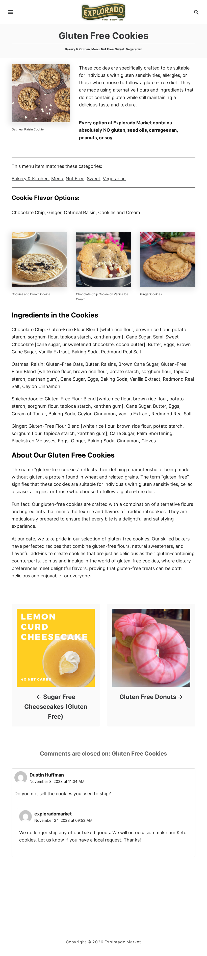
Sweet (119, 49)
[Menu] (10, 12)
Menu (95, 49)
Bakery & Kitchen (77, 49)
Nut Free (107, 49)
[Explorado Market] (103, 11)
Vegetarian (134, 49)
